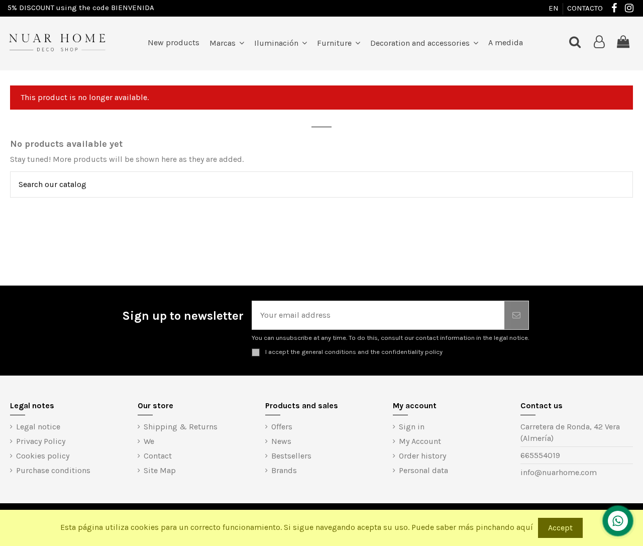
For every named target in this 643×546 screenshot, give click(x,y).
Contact (158, 456)
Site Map (160, 470)
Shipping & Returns (181, 426)
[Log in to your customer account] (599, 42)
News (281, 441)
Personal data (423, 470)
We (149, 441)
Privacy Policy (40, 441)
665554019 (540, 455)
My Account (420, 441)
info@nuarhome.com (558, 472)
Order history (422, 456)
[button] (280, 43)
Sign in (411, 426)
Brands (284, 470)
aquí (524, 527)
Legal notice (38, 426)
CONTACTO (585, 8)
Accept (560, 527)
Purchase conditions (53, 470)
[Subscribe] (516, 315)
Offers (281, 426)
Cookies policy (42, 456)
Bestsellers (291, 456)
